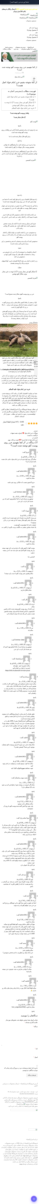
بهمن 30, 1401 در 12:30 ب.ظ (26, 476)
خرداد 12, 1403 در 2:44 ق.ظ (26, 604)
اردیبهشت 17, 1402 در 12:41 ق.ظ (24, 742)
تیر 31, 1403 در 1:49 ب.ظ (25, 628)
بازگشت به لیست (32, 435)
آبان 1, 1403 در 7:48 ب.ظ (28, 986)
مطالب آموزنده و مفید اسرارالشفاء (16, 62)
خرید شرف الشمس (25, 9)
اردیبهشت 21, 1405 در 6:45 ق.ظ (20, 663)
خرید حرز (14, 398)
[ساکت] (36, 370)
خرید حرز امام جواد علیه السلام (23, 108)
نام (36, 1048)
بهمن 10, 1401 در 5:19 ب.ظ (27, 681)
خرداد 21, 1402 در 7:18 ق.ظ (26, 919)
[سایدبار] (36, 1167)
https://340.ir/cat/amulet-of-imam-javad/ (17, 670)
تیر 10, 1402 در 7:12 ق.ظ (25, 801)
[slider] (36, 364)
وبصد (20, 1164)
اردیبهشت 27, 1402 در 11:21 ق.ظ (21, 587)
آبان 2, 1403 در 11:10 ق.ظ (26, 1004)
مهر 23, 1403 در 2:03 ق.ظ (25, 879)
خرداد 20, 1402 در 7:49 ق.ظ (27, 900)
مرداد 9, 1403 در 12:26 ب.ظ (22, 967)
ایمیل (36, 1057)
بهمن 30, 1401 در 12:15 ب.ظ (26, 541)
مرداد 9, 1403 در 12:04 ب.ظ (24, 948)
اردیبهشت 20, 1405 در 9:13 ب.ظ (23, 496)
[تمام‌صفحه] (36, 373)
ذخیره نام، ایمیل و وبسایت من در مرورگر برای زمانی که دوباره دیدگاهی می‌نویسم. (21, 1069)
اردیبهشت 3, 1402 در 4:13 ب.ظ (23, 571)
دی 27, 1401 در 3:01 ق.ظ (28, 515)
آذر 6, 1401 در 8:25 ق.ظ (28, 457)
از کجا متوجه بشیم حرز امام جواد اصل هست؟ (20, 98)
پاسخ (34, 466)
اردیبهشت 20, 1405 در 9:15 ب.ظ (21, 644)
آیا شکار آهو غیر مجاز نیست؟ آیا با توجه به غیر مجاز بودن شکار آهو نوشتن (19, 103)
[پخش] (36, 359)
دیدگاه (35, 1026)
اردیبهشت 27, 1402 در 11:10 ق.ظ (24, 848)
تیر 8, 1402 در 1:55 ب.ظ (27, 782)
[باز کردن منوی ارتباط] (34, 1199)
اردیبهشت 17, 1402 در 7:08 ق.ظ (23, 761)
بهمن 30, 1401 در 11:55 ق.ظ (26, 707)
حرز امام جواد (28, 62)
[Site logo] (33, 14)
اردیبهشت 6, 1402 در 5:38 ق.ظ (26, 822)
